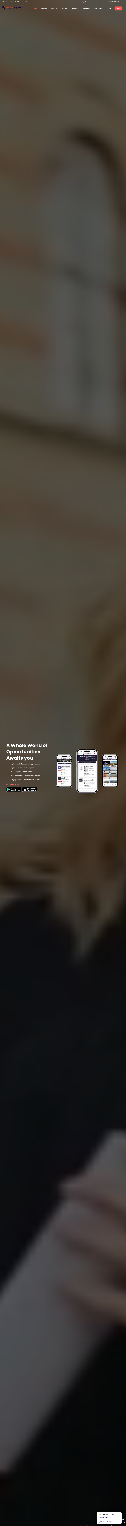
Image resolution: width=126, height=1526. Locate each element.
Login (118, 8)
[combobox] (116, 2)
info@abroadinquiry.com (88, 2)
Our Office (25, 2)
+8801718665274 (114, 2)
